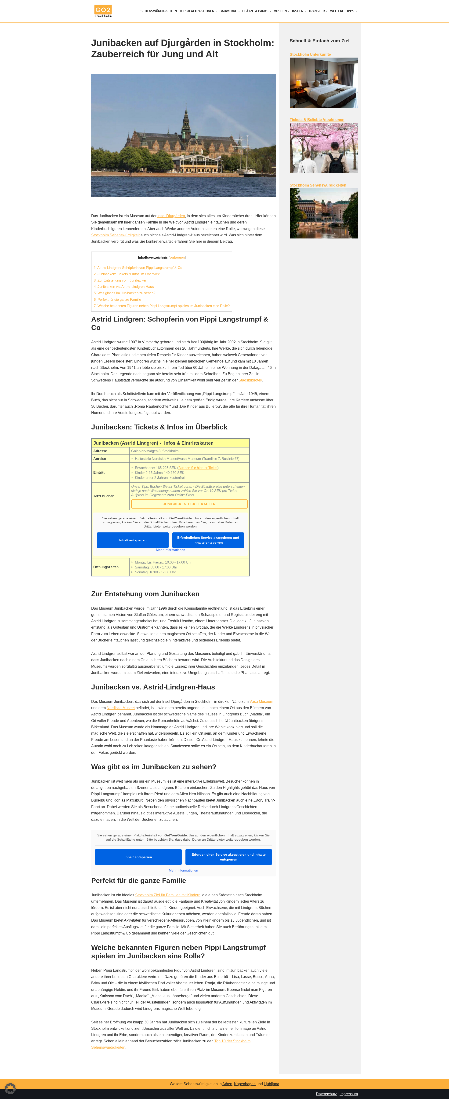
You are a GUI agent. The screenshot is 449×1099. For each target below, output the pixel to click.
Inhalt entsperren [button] (133, 540)
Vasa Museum (261, 701)
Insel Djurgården (171, 216)
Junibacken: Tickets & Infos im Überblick (127, 274)
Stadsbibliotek (250, 380)
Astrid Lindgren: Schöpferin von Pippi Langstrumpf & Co (138, 268)
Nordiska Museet (121, 708)
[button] (216, 11)
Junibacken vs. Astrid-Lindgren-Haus (124, 287)
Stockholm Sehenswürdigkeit (115, 235)
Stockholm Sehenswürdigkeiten (318, 185)
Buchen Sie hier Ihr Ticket (197, 468)
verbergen (177, 257)
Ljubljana (271, 1084)
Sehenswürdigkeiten (159, 11)
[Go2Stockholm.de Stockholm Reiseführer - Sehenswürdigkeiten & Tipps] (103, 11)
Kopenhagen (245, 1084)
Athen (227, 1084)
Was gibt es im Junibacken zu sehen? (124, 293)
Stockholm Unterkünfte (310, 54)
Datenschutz (326, 1094)
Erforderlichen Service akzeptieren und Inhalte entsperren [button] (208, 540)
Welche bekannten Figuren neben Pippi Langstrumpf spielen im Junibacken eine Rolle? (162, 306)
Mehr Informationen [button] (170, 550)
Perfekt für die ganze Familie (117, 299)
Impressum (349, 1094)
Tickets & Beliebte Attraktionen (317, 120)
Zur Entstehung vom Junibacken (120, 280)
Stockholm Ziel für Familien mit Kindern (167, 895)
